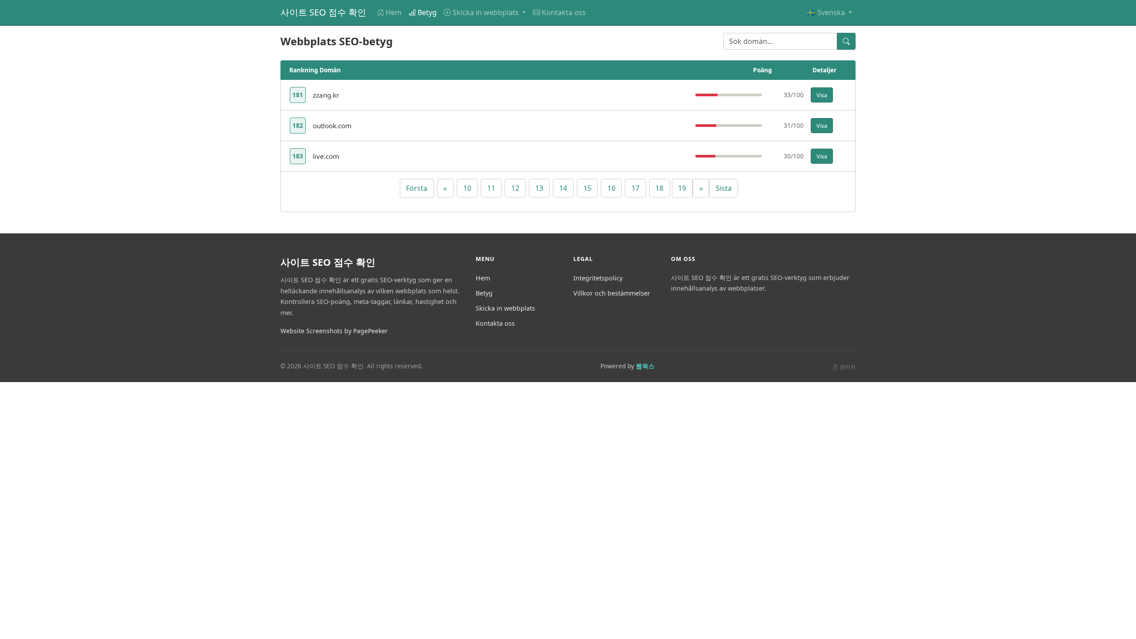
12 (515, 188)
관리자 (848, 367)
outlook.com (332, 125)
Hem (394, 12)
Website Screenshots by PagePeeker (334, 331)
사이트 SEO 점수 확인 (323, 12)
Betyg (427, 12)
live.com (326, 156)
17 (635, 188)
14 (563, 188)
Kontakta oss (564, 12)
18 (659, 188)
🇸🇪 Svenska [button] (827, 12)
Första (416, 188)
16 (611, 188)
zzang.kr (326, 95)
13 (539, 188)
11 (491, 188)
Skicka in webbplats (505, 308)
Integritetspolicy (598, 278)
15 (588, 188)
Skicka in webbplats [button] (487, 12)
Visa (821, 95)
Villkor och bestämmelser (611, 293)
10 (467, 188)
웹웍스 (645, 366)
